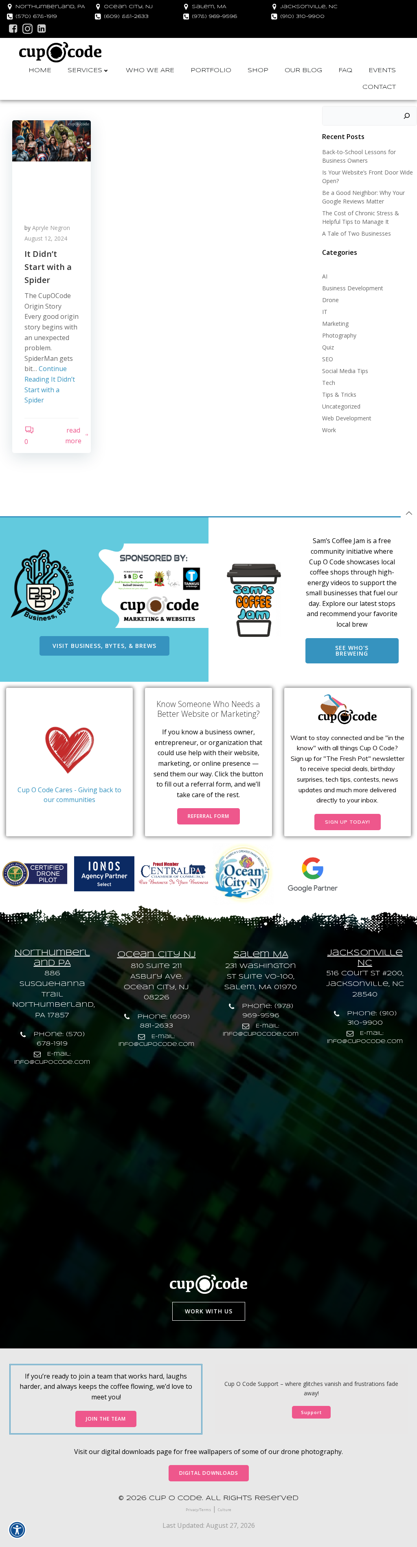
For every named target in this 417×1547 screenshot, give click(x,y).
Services (85, 70)
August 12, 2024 (45, 238)
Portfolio (211, 70)
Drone (330, 300)
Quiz (328, 347)
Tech (328, 383)
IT (324, 312)
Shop (258, 70)
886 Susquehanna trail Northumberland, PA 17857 (53, 994)
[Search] (407, 115)
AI (324, 276)
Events (382, 70)
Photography (339, 335)
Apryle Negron (51, 228)
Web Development (346, 418)
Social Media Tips (345, 371)
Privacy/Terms (198, 1509)
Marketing (335, 323)
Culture (224, 1509)
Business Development (352, 288)
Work (329, 430)
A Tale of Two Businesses (356, 233)
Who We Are (150, 70)
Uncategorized (341, 406)
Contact (379, 87)
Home (40, 70)
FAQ (345, 70)
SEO (327, 359)
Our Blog (303, 70)
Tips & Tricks (339, 394)
